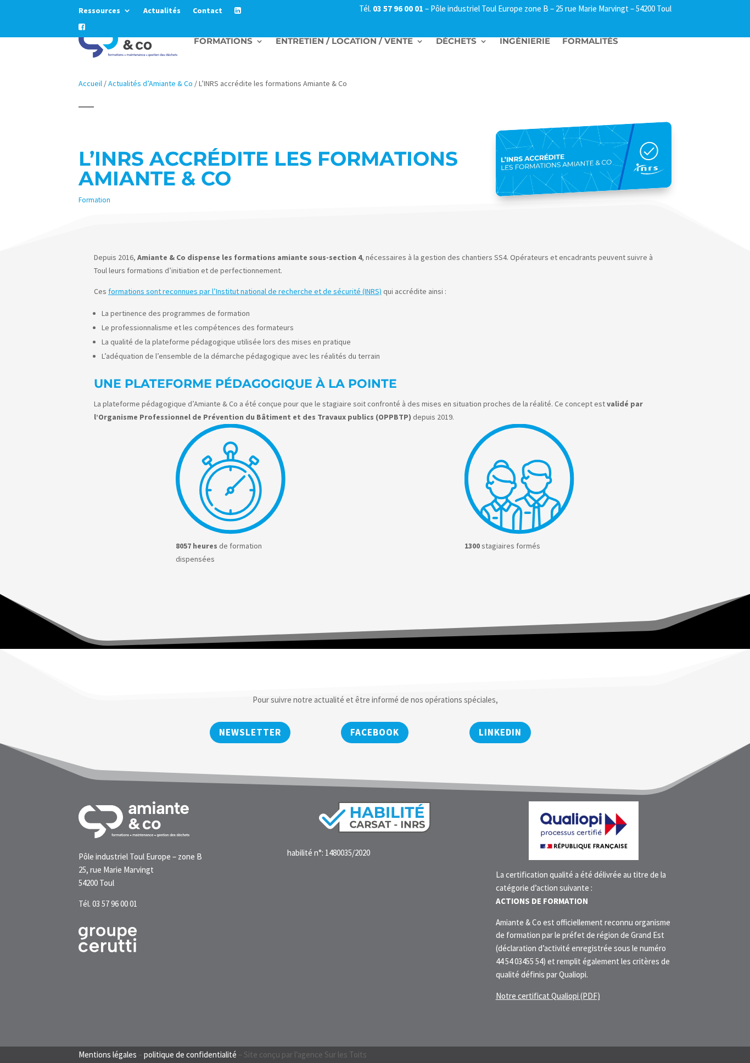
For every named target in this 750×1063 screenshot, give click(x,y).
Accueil (90, 83)
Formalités (590, 41)
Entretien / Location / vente (344, 41)
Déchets (456, 41)
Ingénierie (525, 41)
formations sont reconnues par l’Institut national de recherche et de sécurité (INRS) (245, 291)
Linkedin (500, 732)
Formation (94, 200)
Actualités (162, 11)
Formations (223, 41)
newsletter (250, 732)
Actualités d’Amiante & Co (150, 83)
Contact (207, 11)
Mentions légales (108, 1054)
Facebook (374, 732)
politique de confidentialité (190, 1054)
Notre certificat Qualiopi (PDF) (548, 996)
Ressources (99, 11)
